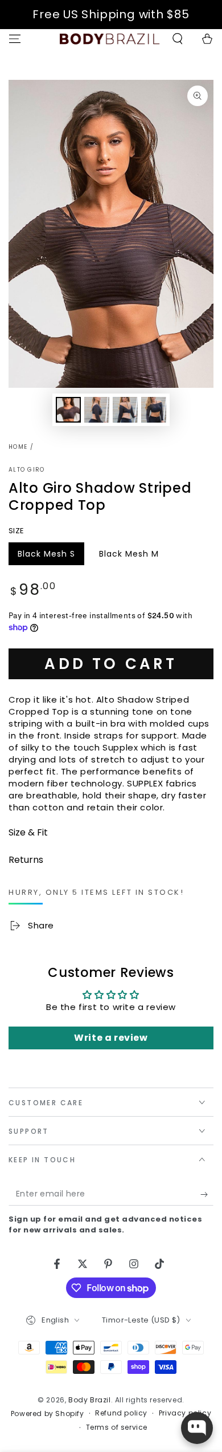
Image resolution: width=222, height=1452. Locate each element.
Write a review (110, 1037)
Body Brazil (89, 1400)
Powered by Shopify (47, 1413)
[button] (177, 38)
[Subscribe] (206, 1194)
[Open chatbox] (197, 1428)
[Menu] (15, 38)
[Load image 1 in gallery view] (68, 410)
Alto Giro (27, 470)
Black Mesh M (128, 556)
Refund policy (121, 1413)
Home (18, 447)
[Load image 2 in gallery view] (96, 410)
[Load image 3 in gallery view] (125, 410)
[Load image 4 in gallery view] (153, 410)
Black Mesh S (46, 556)
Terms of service (117, 1427)
